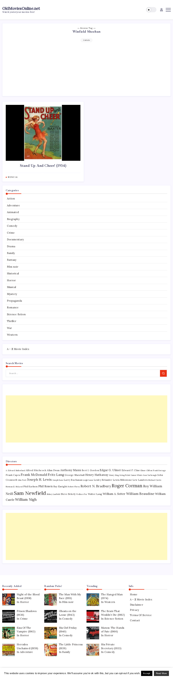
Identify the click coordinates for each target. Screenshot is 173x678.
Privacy (134, 610)
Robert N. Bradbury (96, 486)
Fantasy (11, 259)
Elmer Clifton (146, 470)
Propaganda (14, 300)
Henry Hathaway (96, 475)
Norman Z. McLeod (14, 486)
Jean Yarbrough (150, 475)
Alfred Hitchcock (36, 470)
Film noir (12, 266)
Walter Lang (95, 494)
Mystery (12, 294)
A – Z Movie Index (18, 349)
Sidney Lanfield (53, 494)
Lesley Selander (103, 479)
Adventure (13, 205)
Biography (13, 219)
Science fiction (16, 314)
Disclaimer (136, 604)
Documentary (15, 239)
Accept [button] (146, 673)
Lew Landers (140, 479)
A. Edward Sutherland (15, 470)
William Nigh (26, 499)
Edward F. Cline (131, 470)
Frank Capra (13, 475)
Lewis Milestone (122, 479)
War (9, 328)
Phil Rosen (45, 486)
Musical (11, 287)
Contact (135, 620)
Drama (11, 246)
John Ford (22, 480)
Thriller (11, 321)
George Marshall (74, 475)
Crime (11, 232)
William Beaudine (140, 494)
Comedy (12, 225)
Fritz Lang (56, 475)
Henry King (114, 475)
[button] (151, 9)
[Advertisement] (86, 67)
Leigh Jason (88, 480)
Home (134, 594)
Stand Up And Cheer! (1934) (43, 165)
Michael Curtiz (154, 480)
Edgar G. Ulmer (110, 470)
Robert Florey (74, 486)
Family (11, 253)
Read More (161, 673)
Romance (13, 307)
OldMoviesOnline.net (21, 8)
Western (12, 334)
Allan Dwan (53, 470)
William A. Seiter (114, 494)
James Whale (136, 475)
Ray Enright (60, 486)
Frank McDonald (34, 475)
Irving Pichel (125, 475)
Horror (11, 280)
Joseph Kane (58, 480)
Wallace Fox (81, 494)
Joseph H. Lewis (39, 480)
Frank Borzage (159, 470)
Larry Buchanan (73, 479)
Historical (13, 273)
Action (11, 198)
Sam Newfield (30, 493)
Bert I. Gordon (90, 470)
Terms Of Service (141, 615)
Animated (13, 212)
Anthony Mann (70, 470)
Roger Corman (127, 485)
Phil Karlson (30, 486)
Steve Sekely (68, 494)
